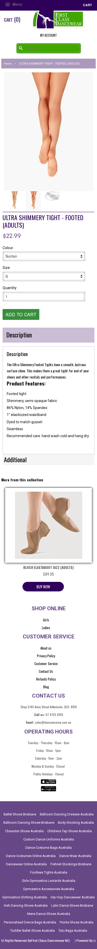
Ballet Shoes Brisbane (20, 814)
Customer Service (46, 663)
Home (7, 63)
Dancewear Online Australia (26, 864)
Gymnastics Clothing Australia (24, 897)
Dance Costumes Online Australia (31, 856)
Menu (16, 4)
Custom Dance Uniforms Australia (48, 839)
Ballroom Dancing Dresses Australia (67, 814)
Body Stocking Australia (76, 822)
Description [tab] (19, 334)
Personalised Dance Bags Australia (30, 922)
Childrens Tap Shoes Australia (69, 831)
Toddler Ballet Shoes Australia (32, 930)
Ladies (46, 627)
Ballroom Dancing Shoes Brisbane (28, 822)
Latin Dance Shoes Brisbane (72, 905)
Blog (46, 686)
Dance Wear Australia (75, 856)
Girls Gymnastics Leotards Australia (48, 881)
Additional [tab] (15, 459)
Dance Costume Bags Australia (48, 848)
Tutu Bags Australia (72, 930)
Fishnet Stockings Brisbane (70, 864)
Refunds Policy (46, 679)
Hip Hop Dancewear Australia (73, 897)
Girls (46, 619)
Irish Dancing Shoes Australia (26, 905)
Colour (8, 248)
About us (45, 648)
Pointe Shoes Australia (76, 922)
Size (6, 268)
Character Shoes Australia (24, 831)
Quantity (10, 288)
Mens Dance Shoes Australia (48, 914)
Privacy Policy (46, 655)
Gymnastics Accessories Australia (48, 889)
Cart (87, 5)
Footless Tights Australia (48, 872)
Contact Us (46, 671)
